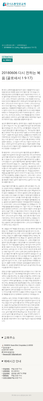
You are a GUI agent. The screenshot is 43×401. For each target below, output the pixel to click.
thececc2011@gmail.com (12, 354)
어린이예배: (7, 378)
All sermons (7, 60)
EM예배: (6, 376)
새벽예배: (6, 371)
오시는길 (6, 347)
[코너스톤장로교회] (14, 5)
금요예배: (6, 373)
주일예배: (6, 369)
